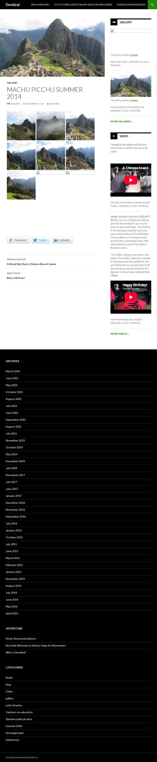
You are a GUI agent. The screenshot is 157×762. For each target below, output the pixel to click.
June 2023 (12, 378)
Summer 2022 (14, 726)
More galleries (121, 121)
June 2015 (12, 551)
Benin (9, 677)
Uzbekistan (12, 739)
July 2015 (11, 544)
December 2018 (15, 461)
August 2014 (13, 585)
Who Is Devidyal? (40, 4)
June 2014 (12, 599)
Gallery (15, 103)
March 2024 (13, 371)
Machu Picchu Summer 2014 (127, 107)
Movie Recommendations (131, 4)
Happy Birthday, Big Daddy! (126, 319)
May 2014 (11, 606)
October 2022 (14, 392)
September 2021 (16, 419)
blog (8, 684)
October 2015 (14, 537)
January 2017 (14, 495)
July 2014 (11, 592)
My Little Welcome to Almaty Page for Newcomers (83, 4)
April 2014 (12, 613)
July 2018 (11, 468)
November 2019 (15, 440)
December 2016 (15, 502)
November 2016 (15, 509)
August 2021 (13, 426)
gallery (12, 82)
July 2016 (11, 523)
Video (124, 136)
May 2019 (11, 454)
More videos (120, 333)
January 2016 (14, 530)
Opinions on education (19, 712)
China (9, 691)
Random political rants (19, 719)
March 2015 (13, 558)
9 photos (134, 54)
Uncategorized (14, 733)
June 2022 (12, 412)
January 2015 (14, 571)
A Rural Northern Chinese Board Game (31, 262)
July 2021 (11, 433)
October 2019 (14, 447)
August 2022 (13, 399)
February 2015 (14, 565)
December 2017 (15, 475)
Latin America (14, 705)
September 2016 (16, 516)
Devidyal (13, 4)
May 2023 (11, 385)
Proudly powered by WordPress (22, 757)
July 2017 (11, 482)
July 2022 (11, 405)
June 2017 (12, 488)
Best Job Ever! (16, 275)
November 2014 (15, 578)
